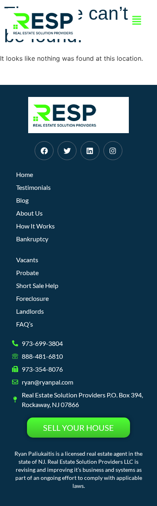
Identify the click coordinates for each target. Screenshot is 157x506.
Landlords (30, 311)
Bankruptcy (32, 239)
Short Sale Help (37, 285)
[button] (137, 20)
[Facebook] (44, 150)
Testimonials (33, 187)
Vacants (27, 259)
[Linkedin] (90, 150)
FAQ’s (24, 324)
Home (24, 174)
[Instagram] (112, 150)
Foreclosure (32, 298)
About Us (29, 213)
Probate (27, 272)
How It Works (35, 226)
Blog (22, 200)
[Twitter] (67, 150)
